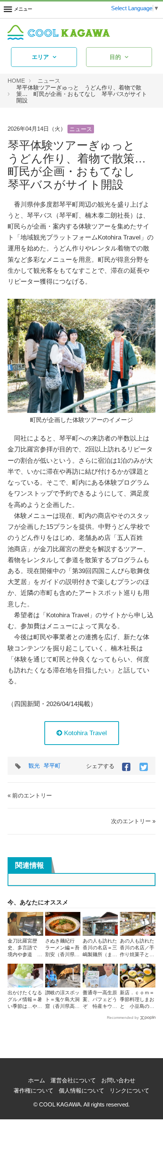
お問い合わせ (118, 1080)
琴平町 (52, 765)
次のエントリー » (133, 821)
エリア (40, 57)
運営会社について (73, 1080)
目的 (115, 57)
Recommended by (123, 1017)
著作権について (33, 1090)
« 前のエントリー (30, 795)
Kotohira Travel (84, 733)
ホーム (36, 1080)
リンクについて (129, 1090)
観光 (34, 765)
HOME (16, 80)
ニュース (49, 80)
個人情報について (81, 1090)
